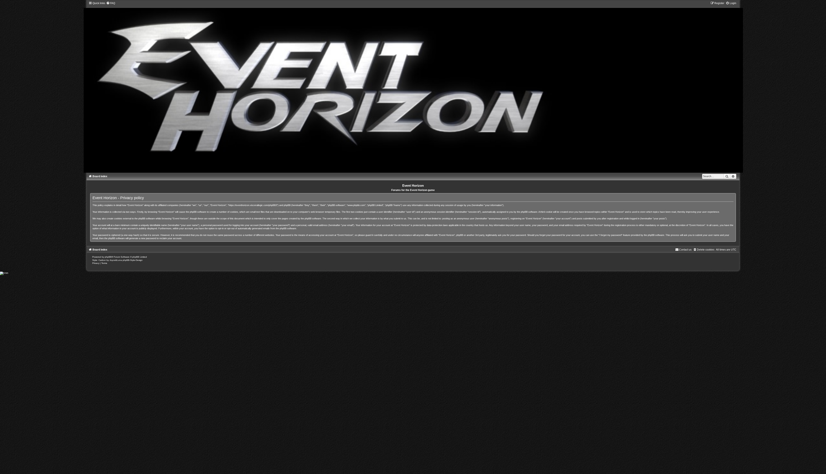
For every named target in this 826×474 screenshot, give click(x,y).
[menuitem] (110, 3)
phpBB (108, 257)
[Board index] (413, 87)
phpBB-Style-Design (133, 260)
